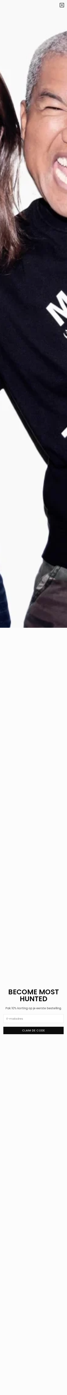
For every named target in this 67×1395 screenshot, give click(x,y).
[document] (33, 697)
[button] (61, 5)
